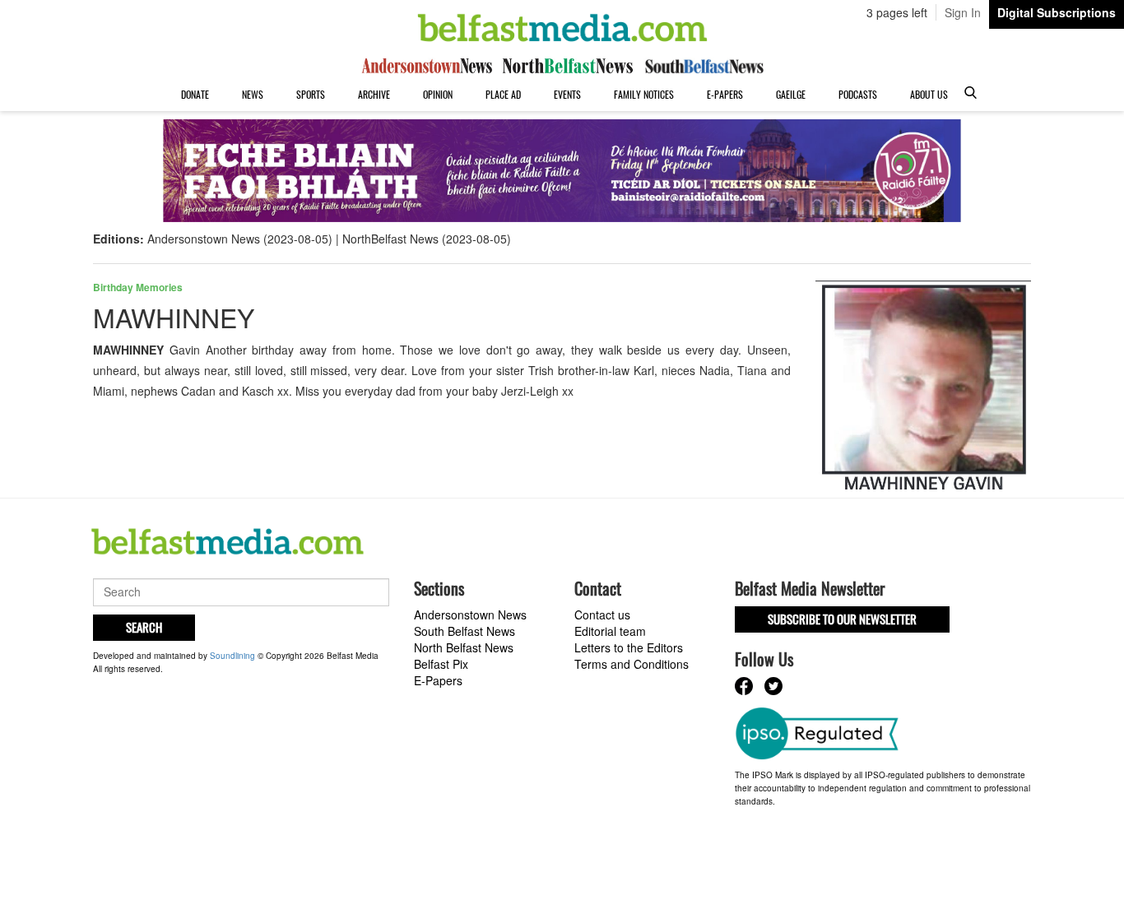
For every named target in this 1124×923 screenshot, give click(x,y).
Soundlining (232, 655)
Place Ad (503, 94)
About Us (929, 94)
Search (144, 627)
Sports (310, 94)
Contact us (602, 614)
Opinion (438, 94)
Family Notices (644, 94)
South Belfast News (464, 631)
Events (567, 94)
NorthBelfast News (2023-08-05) (426, 238)
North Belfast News (463, 647)
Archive (374, 94)
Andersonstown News (470, 614)
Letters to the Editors (628, 647)
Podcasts (857, 94)
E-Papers (725, 94)
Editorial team (610, 631)
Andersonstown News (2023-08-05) (239, 238)
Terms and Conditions (631, 664)
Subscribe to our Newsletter (842, 619)
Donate (195, 94)
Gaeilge (791, 94)
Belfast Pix (441, 664)
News (252, 94)
